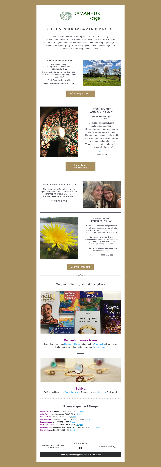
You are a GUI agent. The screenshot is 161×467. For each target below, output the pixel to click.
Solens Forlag (99, 347)
